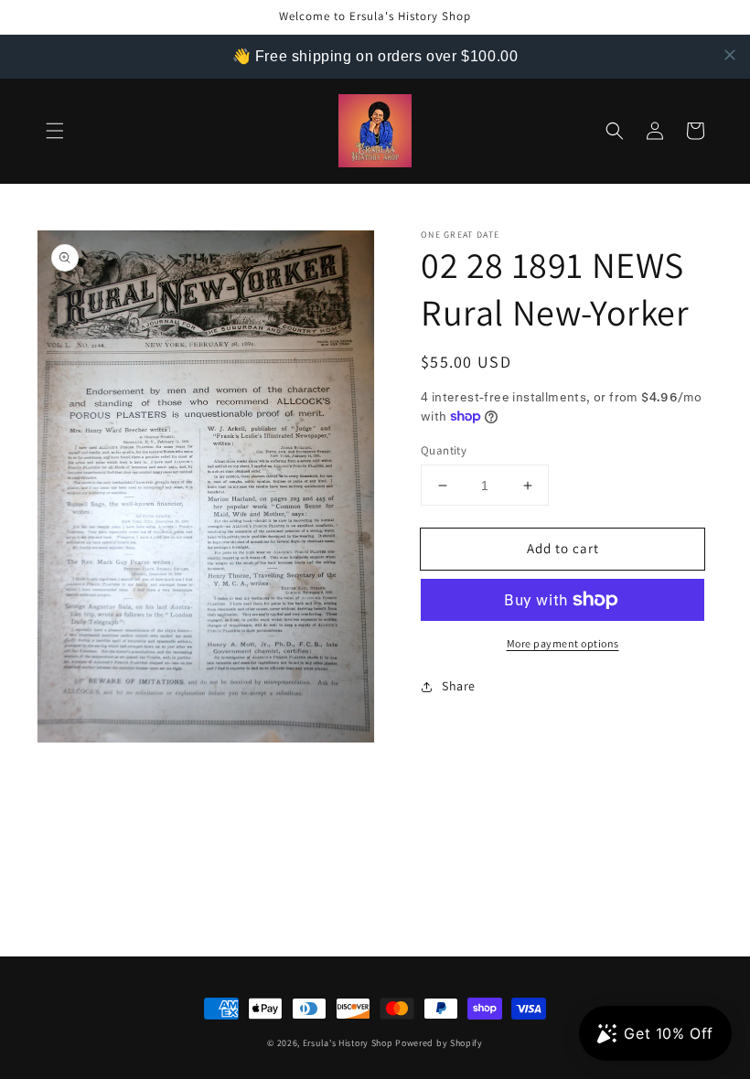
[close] (729, 54)
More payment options (563, 643)
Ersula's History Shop (348, 1043)
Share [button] (459, 686)
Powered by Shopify (439, 1043)
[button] (55, 131)
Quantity (443, 450)
